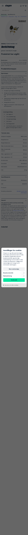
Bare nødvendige (14, 269)
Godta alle (14, 280)
